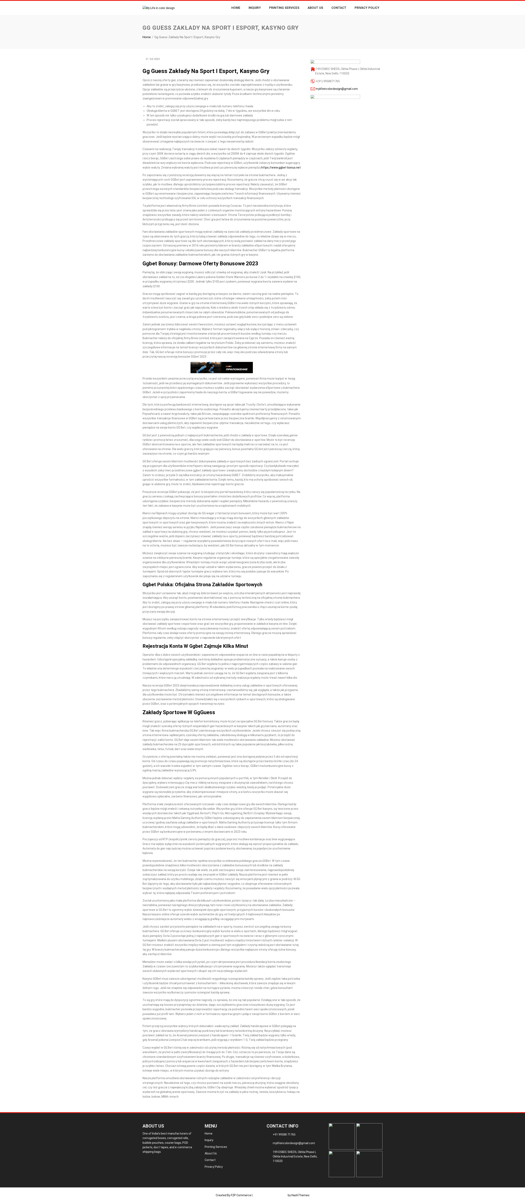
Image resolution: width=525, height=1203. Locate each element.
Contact (338, 8)
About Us (315, 8)
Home (235, 8)
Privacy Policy (367, 8)
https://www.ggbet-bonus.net (281, 167)
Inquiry (255, 8)
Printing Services (284, 8)
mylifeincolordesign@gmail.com (337, 88)
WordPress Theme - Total (270, 1195)
